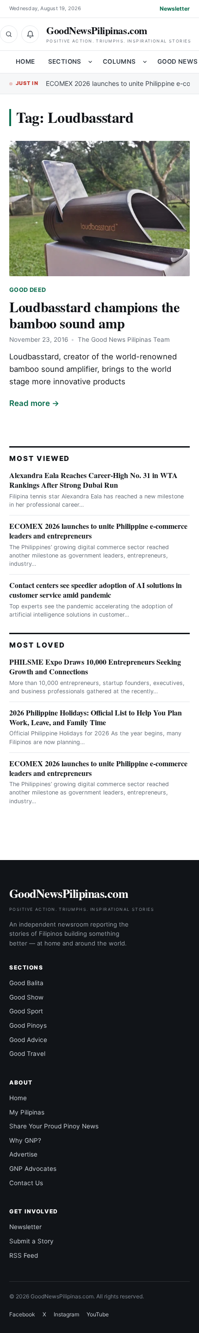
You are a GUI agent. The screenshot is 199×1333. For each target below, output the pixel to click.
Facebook (22, 1314)
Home (25, 61)
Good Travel (27, 1053)
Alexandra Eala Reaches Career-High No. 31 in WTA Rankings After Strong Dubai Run (93, 480)
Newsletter (175, 8)
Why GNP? (25, 1140)
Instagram (66, 1314)
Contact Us (26, 1183)
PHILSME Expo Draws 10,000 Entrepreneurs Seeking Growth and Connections (95, 666)
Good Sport (26, 1011)
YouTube (98, 1314)
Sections (64, 61)
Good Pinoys (28, 1025)
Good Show (26, 997)
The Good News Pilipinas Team (124, 339)
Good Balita (26, 983)
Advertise (23, 1154)
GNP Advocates (32, 1168)
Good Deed (27, 289)
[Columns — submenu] (145, 62)
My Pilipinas (26, 1112)
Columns (119, 61)
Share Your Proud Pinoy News (54, 1126)
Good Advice (28, 1039)
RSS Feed (23, 1255)
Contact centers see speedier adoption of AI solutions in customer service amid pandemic (95, 590)
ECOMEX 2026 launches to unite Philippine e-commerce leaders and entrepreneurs (98, 531)
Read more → (34, 403)
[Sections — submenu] (90, 62)
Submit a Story (31, 1241)
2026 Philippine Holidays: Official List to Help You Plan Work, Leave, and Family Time (95, 717)
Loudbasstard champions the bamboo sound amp (94, 315)
